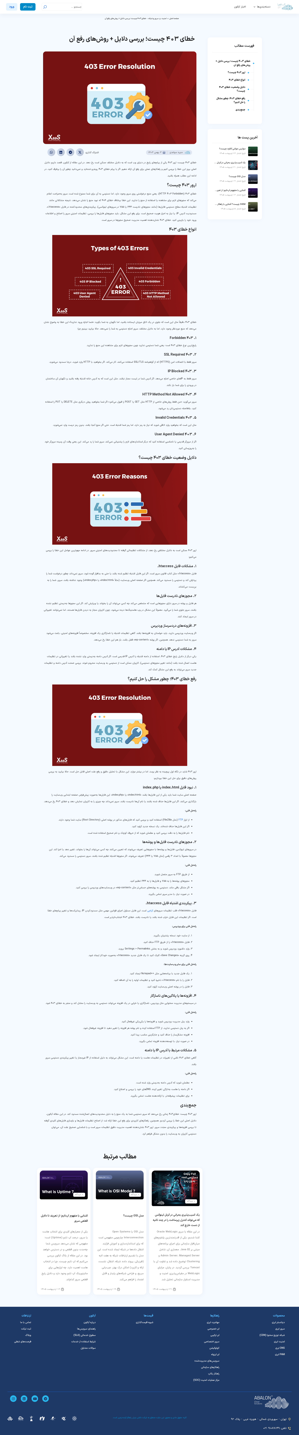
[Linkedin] (24, 1398)
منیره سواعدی (176, 152)
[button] (80, 152)
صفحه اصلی (174, 18)
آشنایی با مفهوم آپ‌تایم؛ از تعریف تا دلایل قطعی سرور (230, 190)
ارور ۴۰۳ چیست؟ (236, 72)
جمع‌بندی (240, 110)
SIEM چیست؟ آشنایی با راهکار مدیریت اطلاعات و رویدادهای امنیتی (230, 204)
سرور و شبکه (153, 18)
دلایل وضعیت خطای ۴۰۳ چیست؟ (232, 89)
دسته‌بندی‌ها (263, 7)
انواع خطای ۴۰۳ (237, 80)
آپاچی (150, 911)
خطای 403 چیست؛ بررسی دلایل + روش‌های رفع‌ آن (233, 63)
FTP (181, 820)
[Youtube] (34, 1398)
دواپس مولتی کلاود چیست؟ (232, 149)
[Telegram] (45, 1398)
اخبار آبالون (240, 7)
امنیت (164, 18)
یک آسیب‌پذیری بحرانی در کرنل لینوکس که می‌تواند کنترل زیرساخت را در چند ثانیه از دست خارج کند (176, 1220)
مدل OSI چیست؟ (133, 1216)
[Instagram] (13, 1398)
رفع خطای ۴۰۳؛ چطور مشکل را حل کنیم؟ (230, 100)
